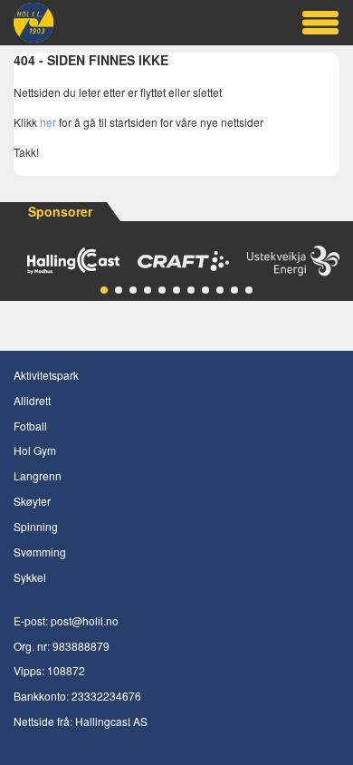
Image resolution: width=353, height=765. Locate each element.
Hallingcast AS (111, 721)
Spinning (36, 526)
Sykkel (30, 577)
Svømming (40, 551)
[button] (104, 290)
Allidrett (32, 400)
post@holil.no (85, 620)
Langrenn (38, 475)
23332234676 (106, 695)
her (48, 122)
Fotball (30, 425)
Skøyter (32, 500)
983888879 (81, 646)
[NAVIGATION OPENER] (320, 22)
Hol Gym (35, 450)
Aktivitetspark (46, 374)
